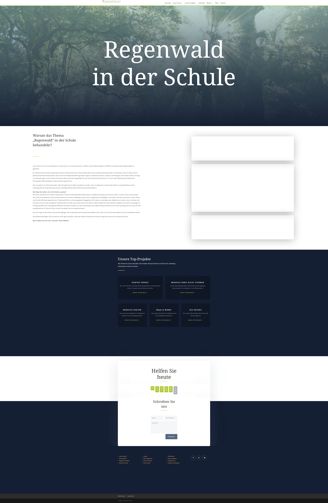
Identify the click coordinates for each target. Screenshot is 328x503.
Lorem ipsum (123, 456)
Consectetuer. (123, 458)
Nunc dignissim (147, 458)
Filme (216, 3)
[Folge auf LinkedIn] (204, 457)
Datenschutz (121, 496)
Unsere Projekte (190, 3)
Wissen (209, 3)
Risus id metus (147, 461)
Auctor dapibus (172, 458)
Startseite (168, 3)
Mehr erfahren (139, 292)
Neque (145, 456)
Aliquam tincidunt (124, 461)
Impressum (130, 496)
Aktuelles (202, 3)
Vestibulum (171, 456)
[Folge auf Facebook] (193, 457)
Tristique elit (171, 461)
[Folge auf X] (198, 457)
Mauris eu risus (123, 463)
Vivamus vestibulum (173, 463)
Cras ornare (146, 463)
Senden (171, 436)
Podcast (223, 3)
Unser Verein (177, 3)
